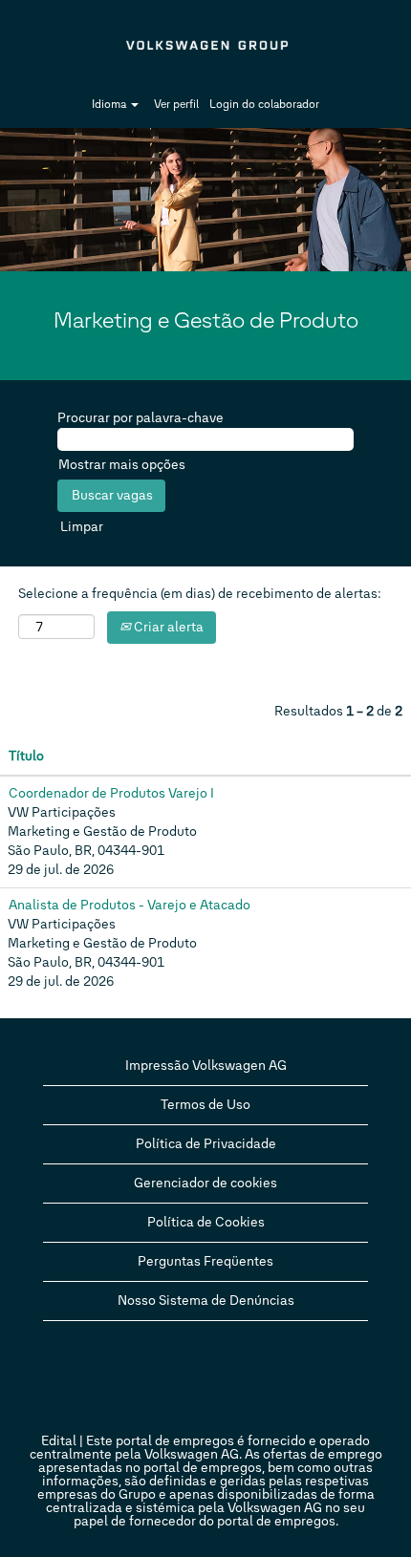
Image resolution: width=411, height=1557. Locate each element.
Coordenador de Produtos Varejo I (111, 793)
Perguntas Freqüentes (205, 1261)
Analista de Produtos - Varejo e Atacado (129, 905)
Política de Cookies (206, 1222)
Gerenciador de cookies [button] (205, 1183)
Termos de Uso (205, 1105)
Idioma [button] (110, 104)
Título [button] (26, 756)
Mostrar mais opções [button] (121, 465)
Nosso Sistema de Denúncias (206, 1300)
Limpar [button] (81, 527)
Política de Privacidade (206, 1144)
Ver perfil (176, 104)
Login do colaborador (264, 104)
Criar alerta (167, 627)
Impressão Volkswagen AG (206, 1065)
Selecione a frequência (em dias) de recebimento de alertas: (199, 594)
